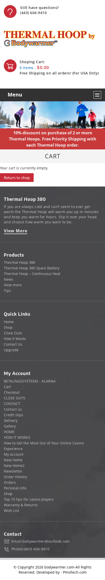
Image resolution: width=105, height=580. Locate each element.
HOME (9, 431)
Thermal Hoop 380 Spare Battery (31, 268)
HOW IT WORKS (17, 437)
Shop (8, 327)
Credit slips (13, 414)
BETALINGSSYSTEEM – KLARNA (30, 381)
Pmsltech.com (75, 572)
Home (9, 321)
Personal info (15, 488)
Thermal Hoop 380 (19, 262)
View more (13, 284)
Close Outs (13, 333)
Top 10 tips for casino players (29, 499)
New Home (13, 459)
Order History (15, 476)
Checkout (12, 392)
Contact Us (13, 344)
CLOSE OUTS (14, 398)
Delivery (11, 420)
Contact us (13, 409)
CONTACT (12, 403)
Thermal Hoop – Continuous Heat (32, 273)
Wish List (11, 510)
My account (13, 454)
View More (15, 231)
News (8, 279)
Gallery (10, 426)
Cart (7, 386)
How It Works (15, 338)
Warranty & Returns (21, 504)
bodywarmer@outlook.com (46, 541)
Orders (10, 482)
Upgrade (11, 349)
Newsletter (13, 471)
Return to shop (17, 177)
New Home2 (14, 465)
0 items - (34, 67)
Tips (7, 290)
